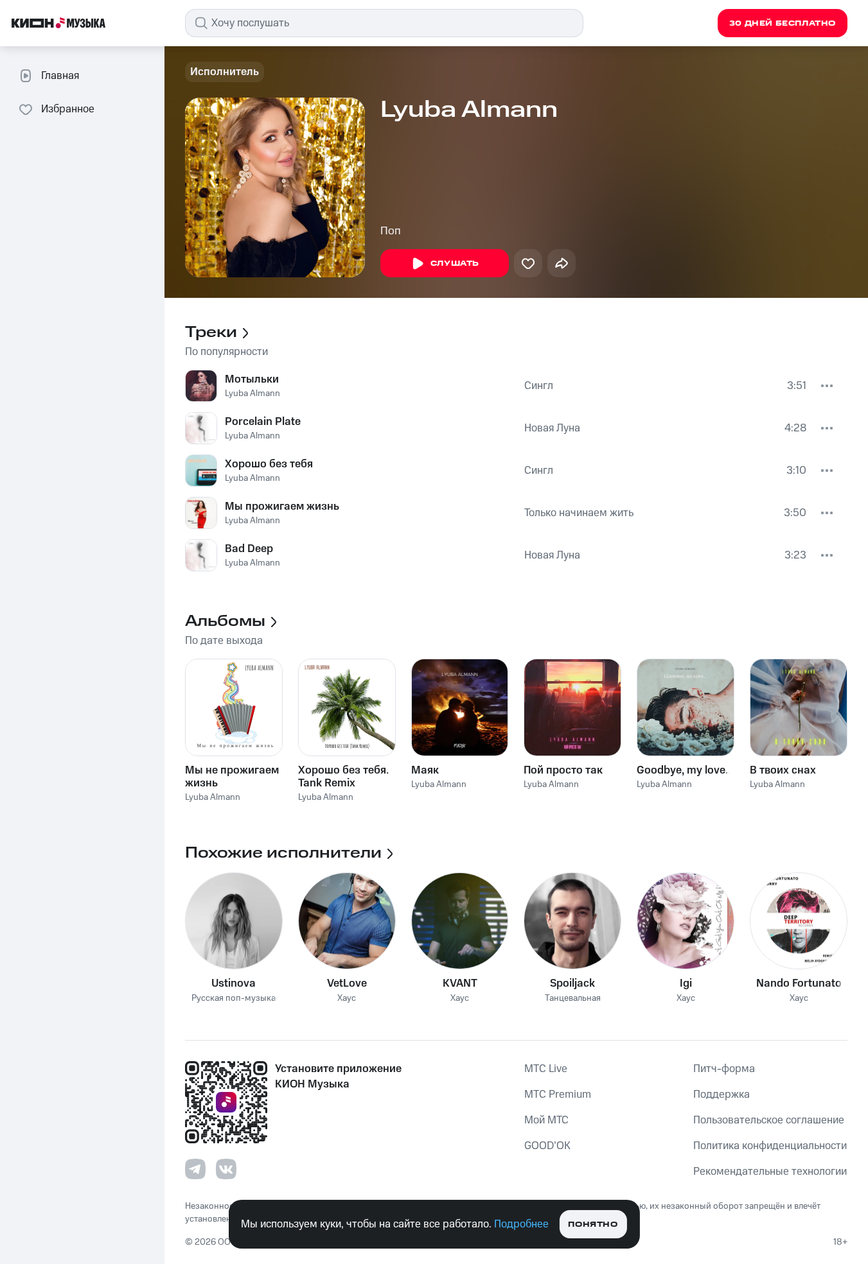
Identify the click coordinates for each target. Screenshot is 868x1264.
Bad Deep (249, 549)
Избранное (67, 109)
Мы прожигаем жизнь (282, 506)
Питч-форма (724, 1069)
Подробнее (521, 1224)
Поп (390, 231)
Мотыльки (252, 379)
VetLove (347, 983)
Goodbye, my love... (685, 770)
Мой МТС (546, 1120)
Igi (686, 983)
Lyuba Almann (252, 393)
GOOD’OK (547, 1146)
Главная (60, 75)
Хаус (346, 998)
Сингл (538, 386)
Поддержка (721, 1094)
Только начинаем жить (578, 513)
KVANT (460, 983)
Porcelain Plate (263, 421)
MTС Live (545, 1069)
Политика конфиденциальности (770, 1146)
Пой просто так (563, 770)
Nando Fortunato (799, 983)
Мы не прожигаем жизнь (232, 777)
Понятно (592, 1224)
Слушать (454, 263)
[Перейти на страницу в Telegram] (195, 1169)
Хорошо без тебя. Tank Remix (343, 777)
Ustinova (233, 983)
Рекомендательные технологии (770, 1171)
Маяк (425, 770)
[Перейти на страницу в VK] (226, 1169)
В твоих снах (783, 770)
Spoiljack (572, 983)
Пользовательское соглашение (768, 1120)
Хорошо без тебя (269, 464)
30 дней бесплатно (782, 23)
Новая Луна (552, 428)
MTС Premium (557, 1094)
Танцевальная (573, 998)
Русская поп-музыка (233, 998)
